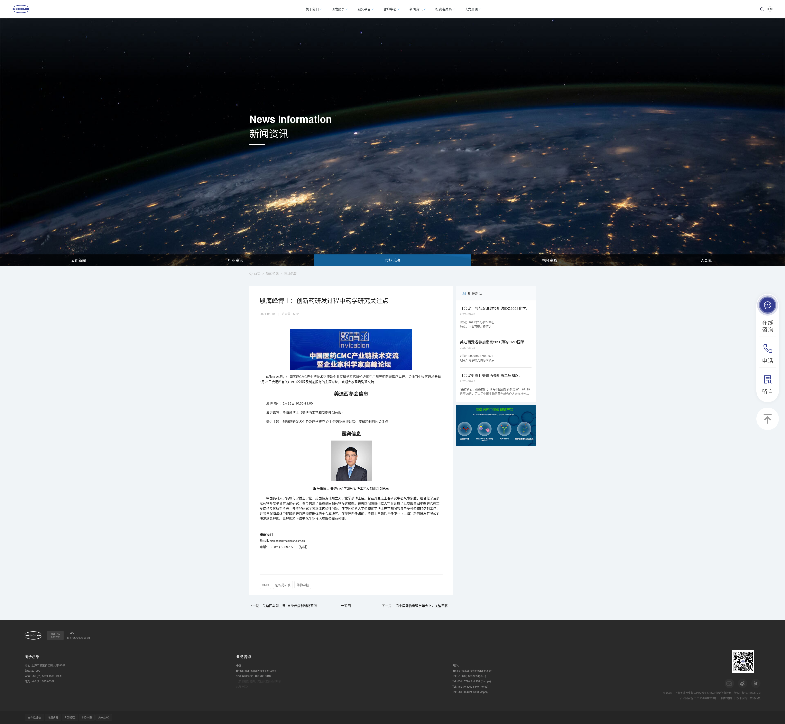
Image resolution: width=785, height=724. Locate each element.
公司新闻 (78, 260)
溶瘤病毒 (53, 717)
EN (770, 9)
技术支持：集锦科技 (748, 698)
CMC (265, 585)
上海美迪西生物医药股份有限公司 (695, 693)
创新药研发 (282, 585)
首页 (257, 273)
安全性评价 (34, 717)
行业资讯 (235, 260)
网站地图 (726, 698)
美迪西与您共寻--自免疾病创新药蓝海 (289, 605)
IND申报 (87, 717)
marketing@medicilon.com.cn (287, 541)
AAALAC (103, 717)
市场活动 (392, 260)
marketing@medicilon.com (260, 670)
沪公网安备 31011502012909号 (698, 698)
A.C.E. (706, 260)
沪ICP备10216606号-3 (747, 693)
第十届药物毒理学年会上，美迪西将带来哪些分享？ (424, 605)
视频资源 (549, 260)
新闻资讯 (272, 273)
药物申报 (303, 585)
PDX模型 (70, 717)
